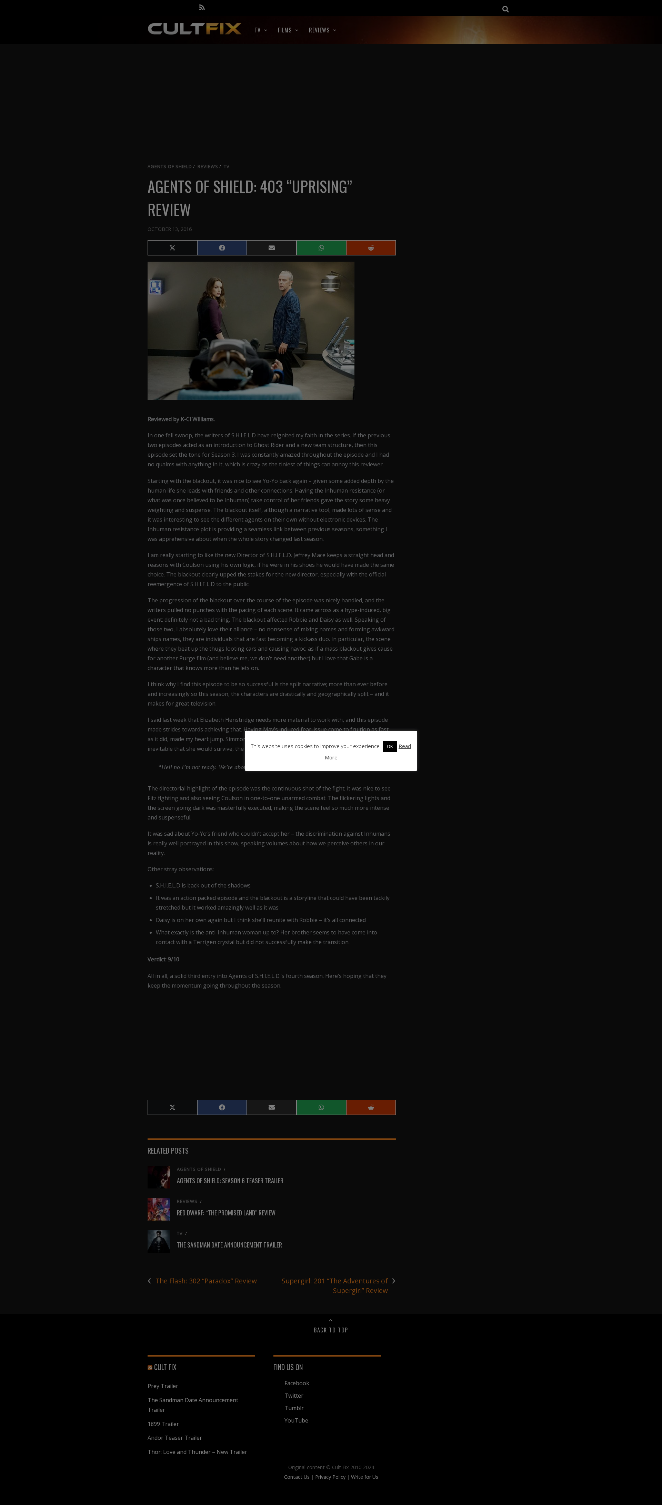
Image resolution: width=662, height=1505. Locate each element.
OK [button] (390, 746)
